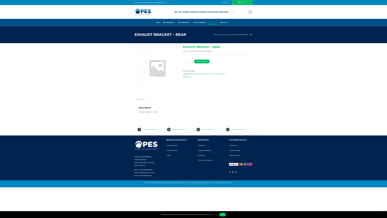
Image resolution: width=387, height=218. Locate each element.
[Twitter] (233, 172)
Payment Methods (205, 150)
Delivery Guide (235, 150)
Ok (223, 214)
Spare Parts (221, 74)
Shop (219, 34)
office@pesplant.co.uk (160, 2)
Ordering (202, 155)
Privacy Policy (187, 185)
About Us (202, 145)
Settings (214, 214)
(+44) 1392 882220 (145, 170)
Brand (199, 74)
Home (215, 34)
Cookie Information (198, 185)
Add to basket (201, 61)
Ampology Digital (238, 182)
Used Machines (172, 150)
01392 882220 (147, 2)
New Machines (172, 145)
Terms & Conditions (206, 160)
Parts (169, 155)
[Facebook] (230, 172)
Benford (193, 74)
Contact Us (234, 145)
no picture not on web (229, 34)
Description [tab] (141, 99)
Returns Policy (235, 155)
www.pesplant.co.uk (145, 175)
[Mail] (236, 172)
